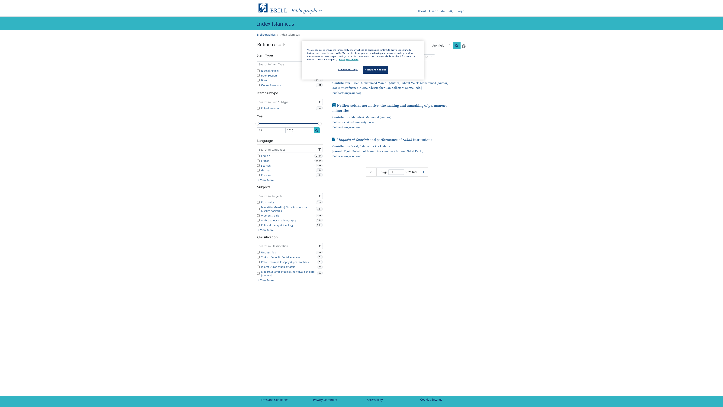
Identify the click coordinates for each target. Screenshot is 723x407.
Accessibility (375, 400)
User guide (437, 11)
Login (460, 11)
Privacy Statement (325, 400)
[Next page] (423, 172)
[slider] (257, 123)
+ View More (266, 180)
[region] (363, 60)
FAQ (451, 11)
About (421, 11)
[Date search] (317, 130)
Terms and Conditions (273, 400)
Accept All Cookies (375, 69)
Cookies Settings (431, 399)
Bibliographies (266, 34)
